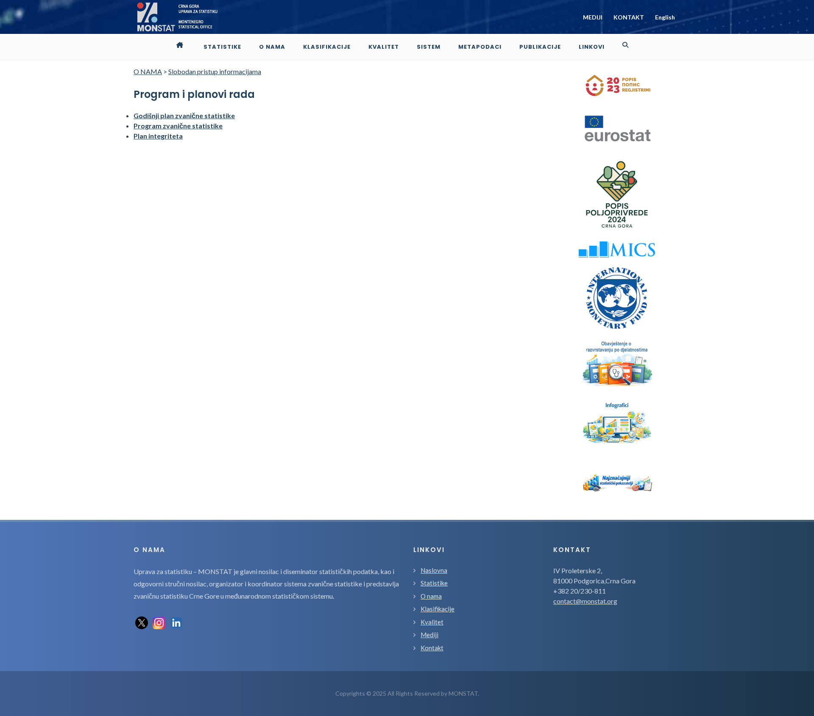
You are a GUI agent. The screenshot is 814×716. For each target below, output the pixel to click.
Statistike (434, 583)
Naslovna (434, 570)
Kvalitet (432, 622)
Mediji (429, 634)
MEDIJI (592, 17)
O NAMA (148, 71)
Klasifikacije (437, 609)
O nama (431, 596)
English (665, 17)
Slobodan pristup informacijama (214, 71)
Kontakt (432, 648)
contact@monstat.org (585, 601)
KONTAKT (628, 17)
